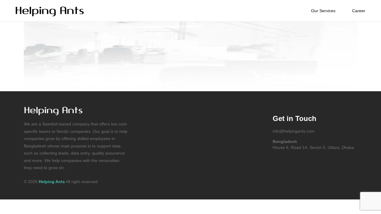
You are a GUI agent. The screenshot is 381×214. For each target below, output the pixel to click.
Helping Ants (52, 181)
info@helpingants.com (294, 131)
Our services (323, 10)
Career (358, 10)
